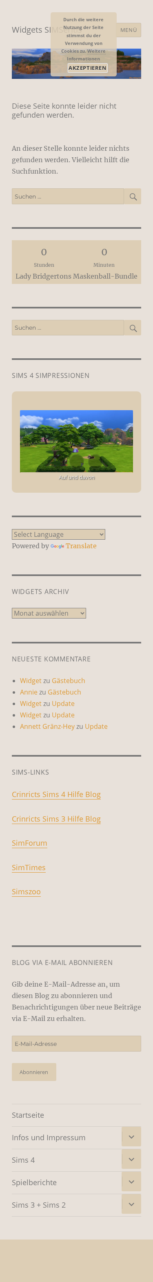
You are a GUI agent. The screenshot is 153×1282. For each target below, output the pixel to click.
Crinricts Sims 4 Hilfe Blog (56, 794)
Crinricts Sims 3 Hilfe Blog (56, 819)
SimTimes (29, 867)
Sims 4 (23, 1160)
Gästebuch (68, 680)
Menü (128, 30)
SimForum (29, 843)
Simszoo (26, 891)
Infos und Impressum (49, 1137)
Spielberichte (34, 1182)
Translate (81, 546)
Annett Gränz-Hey (47, 726)
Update (63, 703)
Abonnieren (34, 1072)
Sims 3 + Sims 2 (39, 1205)
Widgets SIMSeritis (47, 29)
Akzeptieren (88, 67)
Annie (29, 692)
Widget (31, 680)
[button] (58, 461)
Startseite (28, 1115)
